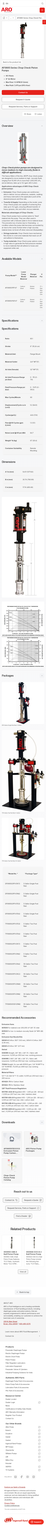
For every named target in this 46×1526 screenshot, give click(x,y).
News (8, 1406)
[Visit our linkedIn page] (15, 1477)
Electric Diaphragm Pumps (15, 1353)
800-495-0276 (24, 1324)
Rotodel (8, 1463)
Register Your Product (14, 1415)
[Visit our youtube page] (27, 1477)
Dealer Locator (11, 1399)
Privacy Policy (9, 1503)
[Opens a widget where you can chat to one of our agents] (36, 1522)
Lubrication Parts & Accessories (17, 1387)
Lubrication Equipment (14, 1366)
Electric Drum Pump (13, 1356)
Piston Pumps (10, 1360)
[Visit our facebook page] (21, 1477)
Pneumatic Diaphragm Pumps (16, 1350)
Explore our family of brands (14, 1487)
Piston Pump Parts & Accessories (18, 1384)
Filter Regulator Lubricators (15, 1363)
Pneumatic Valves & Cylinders (16, 1369)
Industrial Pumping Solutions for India (19, 1372)
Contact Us (10, 1418)
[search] (42, 3)
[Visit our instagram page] (33, 1477)
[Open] (42, 10)
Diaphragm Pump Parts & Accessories (19, 1381)
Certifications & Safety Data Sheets (18, 1409)
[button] (23, 125)
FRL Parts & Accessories (14, 1391)
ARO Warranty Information (15, 1412)
